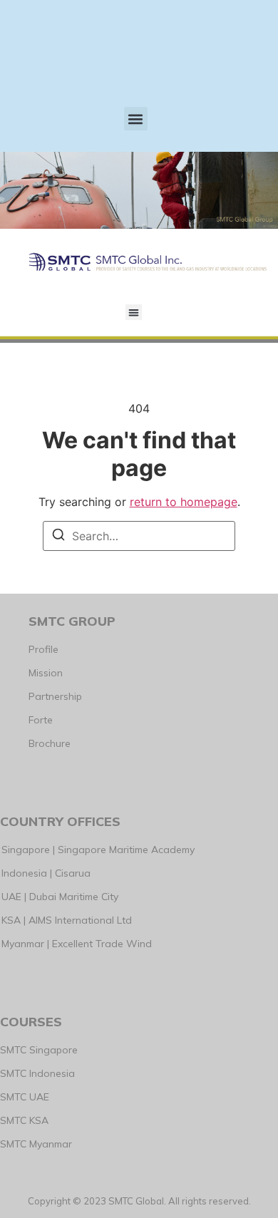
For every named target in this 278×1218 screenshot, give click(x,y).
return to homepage (183, 502)
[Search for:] (139, 536)
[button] (136, 118)
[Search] (58, 537)
